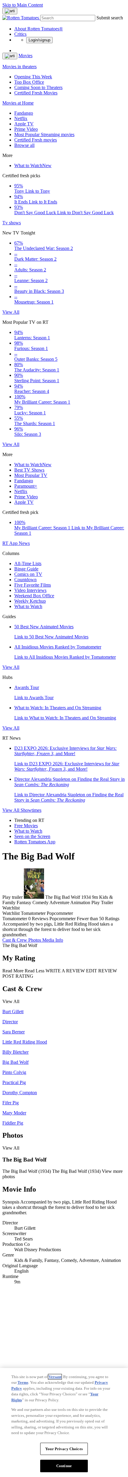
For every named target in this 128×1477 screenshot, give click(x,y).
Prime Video (26, 129)
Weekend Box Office (34, 595)
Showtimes (31, 810)
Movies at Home (18, 102)
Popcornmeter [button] (62, 918)
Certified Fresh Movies (35, 92)
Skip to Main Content (22, 4)
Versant (55, 1377)
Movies (25, 55)
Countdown (25, 579)
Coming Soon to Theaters (38, 87)
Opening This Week (33, 76)
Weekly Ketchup (30, 601)
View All (10, 312)
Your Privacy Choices (64, 1449)
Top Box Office (29, 82)
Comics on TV (28, 574)
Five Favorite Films (32, 584)
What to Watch (32, 165)
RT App (10, 543)
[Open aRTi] (9, 11)
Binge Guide (26, 568)
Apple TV (24, 123)
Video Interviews (30, 590)
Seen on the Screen (32, 836)
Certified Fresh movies (35, 139)
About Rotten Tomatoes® (38, 28)
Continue (64, 1466)
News (24, 543)
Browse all (24, 145)
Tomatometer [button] (14, 918)
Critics (20, 34)
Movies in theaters (19, 66)
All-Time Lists (27, 563)
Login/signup (39, 40)
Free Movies (26, 825)
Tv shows (11, 222)
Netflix (20, 118)
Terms (23, 1382)
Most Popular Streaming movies (44, 134)
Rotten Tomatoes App (34, 841)
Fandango (23, 113)
